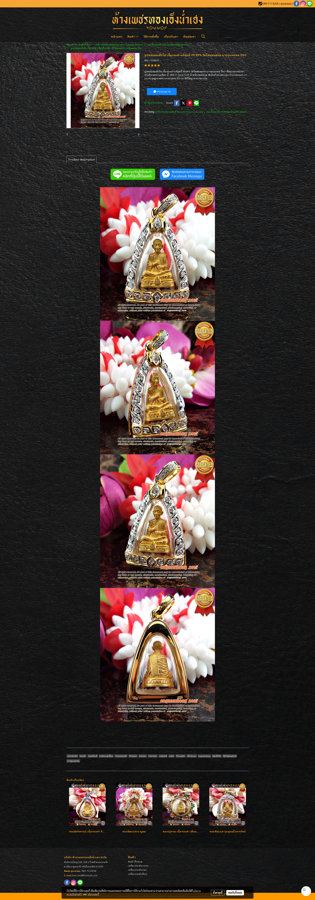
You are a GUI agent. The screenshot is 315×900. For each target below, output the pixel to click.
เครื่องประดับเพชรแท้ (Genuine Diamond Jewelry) (180, 111)
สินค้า (131, 36)
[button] (203, 36)
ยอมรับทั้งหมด (235, 892)
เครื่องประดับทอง (137, 869)
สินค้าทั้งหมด (135, 861)
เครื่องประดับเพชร (138, 865)
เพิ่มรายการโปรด (154, 102)
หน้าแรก (116, 36)
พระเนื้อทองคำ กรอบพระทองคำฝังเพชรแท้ (226, 111)
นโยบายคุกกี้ (93, 894)
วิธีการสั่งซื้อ (151, 36)
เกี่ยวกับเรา (171, 36)
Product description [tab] (81, 159)
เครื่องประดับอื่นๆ (137, 873)
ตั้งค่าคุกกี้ (217, 892)
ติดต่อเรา (189, 36)
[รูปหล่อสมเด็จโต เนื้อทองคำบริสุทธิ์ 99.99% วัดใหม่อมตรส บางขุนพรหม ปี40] (103, 90)
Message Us (164, 91)
